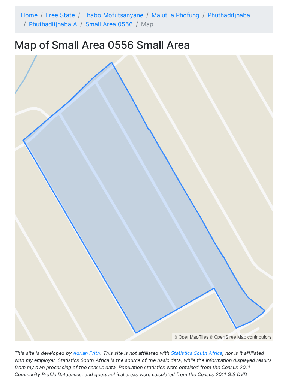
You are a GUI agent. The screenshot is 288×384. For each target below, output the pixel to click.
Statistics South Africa (196, 353)
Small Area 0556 (109, 24)
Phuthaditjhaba (229, 15)
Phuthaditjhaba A (53, 24)
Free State (60, 15)
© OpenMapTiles (191, 336)
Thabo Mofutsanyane (113, 15)
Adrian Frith (86, 353)
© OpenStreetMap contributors (241, 336)
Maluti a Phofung (176, 15)
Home (29, 15)
